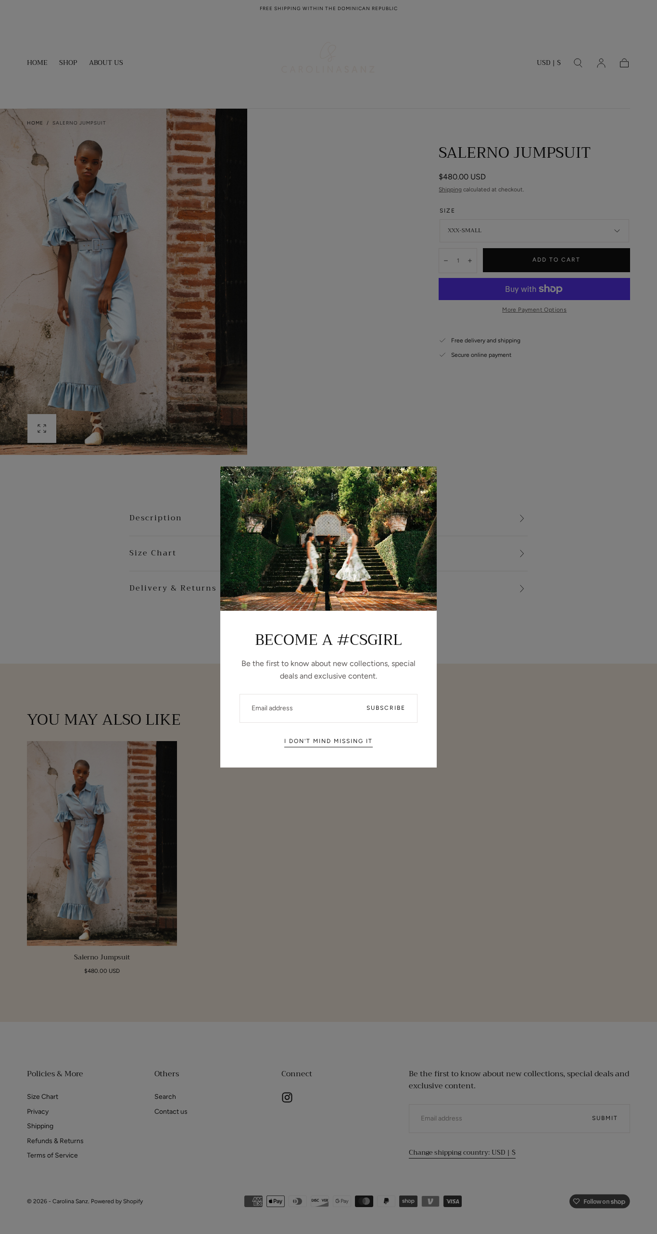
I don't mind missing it (328, 741)
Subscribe (385, 708)
